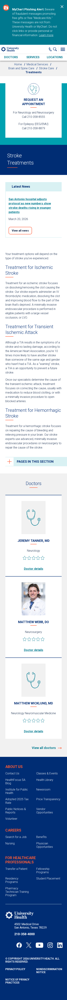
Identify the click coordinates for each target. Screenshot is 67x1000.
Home (18, 64)
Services (32, 57)
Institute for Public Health (16, 791)
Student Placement (48, 878)
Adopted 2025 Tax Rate (17, 800)
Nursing (10, 843)
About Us (14, 767)
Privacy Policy (15, 969)
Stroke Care (46, 68)
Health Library (44, 780)
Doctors (11, 57)
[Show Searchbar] (55, 49)
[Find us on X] (29, 945)
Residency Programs (11, 880)
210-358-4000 (24, 934)
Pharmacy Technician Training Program (17, 892)
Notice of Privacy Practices (17, 981)
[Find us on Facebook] (19, 945)
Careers (13, 830)
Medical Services (37, 64)
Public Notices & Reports (15, 810)
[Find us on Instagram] (50, 945)
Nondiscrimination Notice (49, 971)
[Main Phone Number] (50, 49)
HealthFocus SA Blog (15, 781)
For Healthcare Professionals (20, 860)
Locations (55, 57)
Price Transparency (48, 799)
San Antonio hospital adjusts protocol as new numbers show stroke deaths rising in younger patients (30, 205)
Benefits (41, 837)
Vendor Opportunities (44, 810)
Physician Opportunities (44, 845)
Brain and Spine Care (21, 68)
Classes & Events (47, 773)
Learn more (46, 35)
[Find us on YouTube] (39, 945)
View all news (20, 230)
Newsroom (43, 789)
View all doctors (44, 748)
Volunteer (11, 818)
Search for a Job (16, 837)
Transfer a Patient (16, 869)
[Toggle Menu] (62, 49)
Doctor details (33, 568)
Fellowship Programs (42, 870)
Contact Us (12, 773)
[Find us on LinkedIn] (60, 945)
